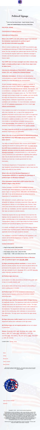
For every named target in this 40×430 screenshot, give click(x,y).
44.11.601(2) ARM (27, 129)
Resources (5, 358)
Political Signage (20, 16)
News (4, 352)
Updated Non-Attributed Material (21, 72)
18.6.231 (35, 270)
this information (10, 123)
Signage (11, 341)
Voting (15, 341)
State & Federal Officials (8, 400)
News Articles (6, 364)
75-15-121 (10, 331)
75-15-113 (20, 270)
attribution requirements (15, 104)
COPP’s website (30, 125)
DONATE (5, 403)
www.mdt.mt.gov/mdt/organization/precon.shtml (17, 249)
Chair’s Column (6, 361)
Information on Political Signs (10, 35)
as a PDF (21, 43)
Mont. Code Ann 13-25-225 (12, 129)
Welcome (20, 2)
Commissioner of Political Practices (11, 31)
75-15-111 (22, 331)
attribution (26, 86)
